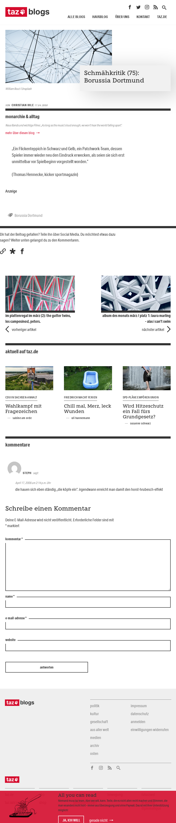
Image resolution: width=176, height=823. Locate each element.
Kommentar (14, 539)
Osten (94, 753)
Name (10, 596)
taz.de (162, 16)
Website (10, 640)
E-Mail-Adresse (16, 618)
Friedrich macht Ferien (80, 397)
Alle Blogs (76, 16)
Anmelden (138, 721)
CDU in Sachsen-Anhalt (21, 397)
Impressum (139, 705)
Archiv (94, 745)
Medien (95, 737)
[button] (12, 251)
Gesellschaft (99, 721)
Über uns (122, 16)
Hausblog (100, 16)
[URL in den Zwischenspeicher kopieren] (3, 251)
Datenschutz (140, 713)
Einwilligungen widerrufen (150, 729)
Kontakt (143, 16)
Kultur (94, 713)
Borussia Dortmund (28, 215)
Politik (94, 705)
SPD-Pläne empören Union (141, 397)
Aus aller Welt (99, 729)
